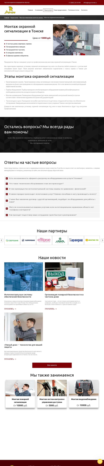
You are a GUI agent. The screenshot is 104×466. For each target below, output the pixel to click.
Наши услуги (48, 10)
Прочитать (9, 309)
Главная (30, 10)
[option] (12, 240)
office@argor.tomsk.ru (90, 2)
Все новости (52, 365)
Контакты (84, 10)
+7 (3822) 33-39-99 (75, 2)
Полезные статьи (73, 10)
